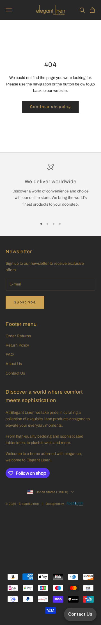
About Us (14, 364)
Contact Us (15, 373)
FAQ (10, 354)
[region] (50, 189)
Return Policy (17, 345)
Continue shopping (50, 107)
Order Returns (18, 336)
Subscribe (25, 302)
